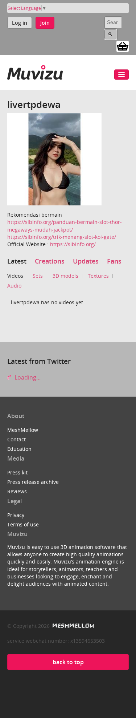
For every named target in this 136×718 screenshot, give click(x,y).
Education (19, 448)
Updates (86, 261)
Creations (50, 261)
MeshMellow (22, 429)
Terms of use (23, 524)
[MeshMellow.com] (72, 625)
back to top (68, 662)
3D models (65, 275)
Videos (15, 275)
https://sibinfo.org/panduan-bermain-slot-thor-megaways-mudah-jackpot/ (64, 225)
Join (45, 22)
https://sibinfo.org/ (73, 244)
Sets (38, 275)
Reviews (17, 491)
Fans (114, 261)
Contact (16, 439)
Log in (19, 22)
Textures (98, 275)
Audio (14, 285)
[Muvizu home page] (35, 71)
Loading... (27, 377)
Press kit (17, 472)
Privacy (15, 515)
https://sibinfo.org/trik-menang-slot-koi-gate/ (61, 236)
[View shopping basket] (122, 46)
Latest (16, 261)
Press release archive (33, 481)
